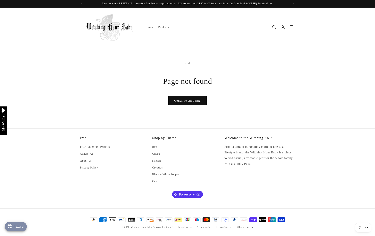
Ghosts (156, 153)
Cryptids (157, 167)
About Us (86, 160)
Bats (154, 146)
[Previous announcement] (81, 3)
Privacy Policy (89, 167)
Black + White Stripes (165, 174)
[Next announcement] (293, 3)
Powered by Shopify (163, 227)
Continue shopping (187, 100)
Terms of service (224, 227)
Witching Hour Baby (141, 227)
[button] (274, 27)
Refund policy (185, 227)
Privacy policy (204, 227)
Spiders (156, 160)
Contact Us (86, 153)
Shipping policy (245, 227)
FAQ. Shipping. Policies (95, 146)
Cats (154, 181)
